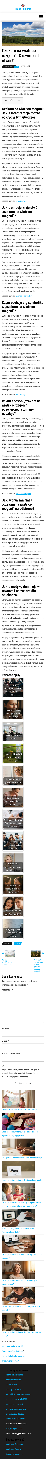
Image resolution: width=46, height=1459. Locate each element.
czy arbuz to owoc (13, 1380)
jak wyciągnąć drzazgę (15, 1414)
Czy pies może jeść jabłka (12, 1351)
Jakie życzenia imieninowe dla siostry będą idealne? (22, 1180)
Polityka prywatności (14, 1428)
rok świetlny (20, 394)
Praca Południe (23, 8)
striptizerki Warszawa (14, 1449)
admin (27, 66)
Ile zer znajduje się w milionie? (7, 962)
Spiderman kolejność (14, 1454)
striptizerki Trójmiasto (14, 1444)
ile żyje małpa (11, 1384)
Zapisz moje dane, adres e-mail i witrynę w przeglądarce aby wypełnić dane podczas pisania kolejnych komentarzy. (20, 1073)
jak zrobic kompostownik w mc (18, 1394)
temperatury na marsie (15, 1404)
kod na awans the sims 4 (15, 1419)
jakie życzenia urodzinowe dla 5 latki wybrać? (20, 1109)
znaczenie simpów (23, 493)
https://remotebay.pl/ (10, 1361)
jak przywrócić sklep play (16, 1409)
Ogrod (18, 943)
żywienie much (21, 201)
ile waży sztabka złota (15, 1389)
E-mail (5, 1041)
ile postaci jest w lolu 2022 (16, 1399)
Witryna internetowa (11, 1053)
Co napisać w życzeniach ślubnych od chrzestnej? (22, 1158)
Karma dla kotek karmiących (13, 1356)
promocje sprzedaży (24, 296)
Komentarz (7, 990)
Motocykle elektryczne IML (13, 1346)
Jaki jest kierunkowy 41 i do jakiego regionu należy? (38, 965)
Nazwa (5, 1028)
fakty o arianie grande (14, 1375)
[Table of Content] (19, 100)
